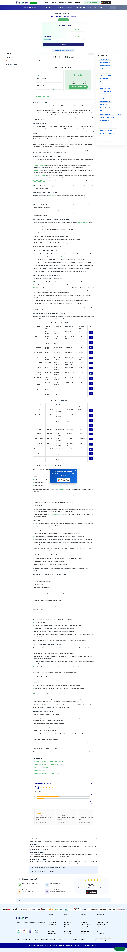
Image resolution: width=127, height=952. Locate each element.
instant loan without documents (107, 127)
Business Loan (67, 917)
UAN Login (83, 933)
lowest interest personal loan (107, 133)
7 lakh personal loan (104, 107)
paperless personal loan (105, 140)
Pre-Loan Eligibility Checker (45, 7)
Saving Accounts (84, 926)
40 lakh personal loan (105, 91)
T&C (65, 939)
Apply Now (63, 20)
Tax (97, 931)
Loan (60, 16)
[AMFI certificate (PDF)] (18, 931)
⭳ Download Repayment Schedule (44, 96)
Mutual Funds (84, 922)
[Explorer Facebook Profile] (97, 940)
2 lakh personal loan (104, 72)
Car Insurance (51, 920)
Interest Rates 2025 (58, 7)
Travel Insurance (52, 933)
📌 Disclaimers (9, 60)
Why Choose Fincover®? (11, 64)
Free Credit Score (101, 920)
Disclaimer (52, 939)
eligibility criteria (52, 195)
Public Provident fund (85, 924)
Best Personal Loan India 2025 (42, 767)
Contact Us (24, 939)
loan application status (105, 130)
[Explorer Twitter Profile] (109, 940)
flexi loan (119, 114)
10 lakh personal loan (104, 62)
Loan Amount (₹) (40, 71)
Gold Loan (66, 924)
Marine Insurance (52, 929)
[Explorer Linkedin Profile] (101, 940)
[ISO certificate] (36, 931)
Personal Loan (67, 931)
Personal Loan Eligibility (40, 770)
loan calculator (61, 489)
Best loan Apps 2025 (101, 924)
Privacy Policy (82, 939)
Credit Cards (99, 917)
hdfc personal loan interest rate (107, 117)
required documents (83, 222)
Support (32, 3)
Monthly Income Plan (85, 920)
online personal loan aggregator (58, 256)
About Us (18, 939)
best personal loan (71, 253)
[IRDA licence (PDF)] (30, 931)
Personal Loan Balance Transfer (94, 7)
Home (46, 2)
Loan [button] (69, 2)
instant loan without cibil (106, 124)
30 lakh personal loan (105, 85)
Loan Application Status (102, 922)
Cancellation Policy (72, 939)
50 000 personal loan (105, 98)
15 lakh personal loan (104, 68)
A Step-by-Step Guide (49, 761)
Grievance (36, 939)
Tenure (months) (40, 85)
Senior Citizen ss (84, 929)
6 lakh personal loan (104, 104)
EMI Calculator (69, 7)
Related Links (9, 57)
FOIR (35, 288)
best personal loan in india (106, 114)
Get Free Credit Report (92, 2)
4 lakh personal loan (104, 88)
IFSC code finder (100, 933)
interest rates (58, 319)
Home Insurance (52, 924)
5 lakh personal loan (104, 94)
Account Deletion (44, 939)
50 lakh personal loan (105, 101)
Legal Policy (59, 939)
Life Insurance (51, 926)
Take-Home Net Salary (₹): (50, 29)
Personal (64, 16)
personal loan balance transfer (107, 143)
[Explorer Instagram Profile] (105, 940)
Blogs (30, 939)
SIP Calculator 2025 (85, 931)
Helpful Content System (44, 869)
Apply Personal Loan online (30, 7)
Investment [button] (62, 2)
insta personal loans (104, 120)
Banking (56, 16)
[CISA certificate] (24, 931)
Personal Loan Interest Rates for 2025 (48, 764)
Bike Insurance (51, 917)
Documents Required (80, 7)
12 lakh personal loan (104, 65)
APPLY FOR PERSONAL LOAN (78, 87)
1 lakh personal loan (104, 59)
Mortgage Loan (67, 929)
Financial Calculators (85, 917)
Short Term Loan (68, 933)
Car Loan (66, 920)
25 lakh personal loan (104, 78)
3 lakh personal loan (104, 81)
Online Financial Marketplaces (54, 514)
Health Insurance (52, 922)
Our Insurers (51, 931)
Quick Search (121, 948)
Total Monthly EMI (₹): (49, 36)
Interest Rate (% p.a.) (41, 78)
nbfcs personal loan (104, 136)
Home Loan (67, 926)
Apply (91, 332)
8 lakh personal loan (104, 111)
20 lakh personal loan (105, 75)
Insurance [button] (53, 2)
